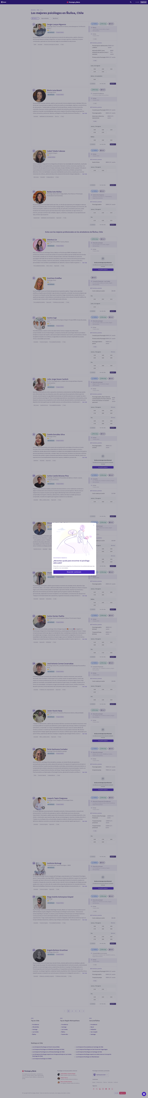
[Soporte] (144, 1094)
